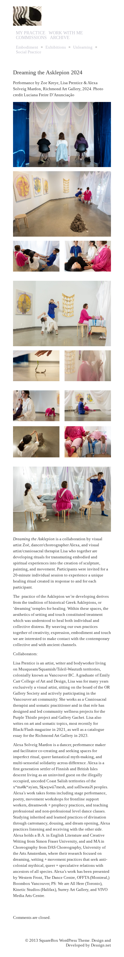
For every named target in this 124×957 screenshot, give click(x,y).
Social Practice (28, 52)
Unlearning (83, 47)
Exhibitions (55, 47)
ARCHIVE (60, 37)
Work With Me (66, 32)
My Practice (30, 32)
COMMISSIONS (31, 37)
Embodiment (27, 47)
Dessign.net (101, 945)
